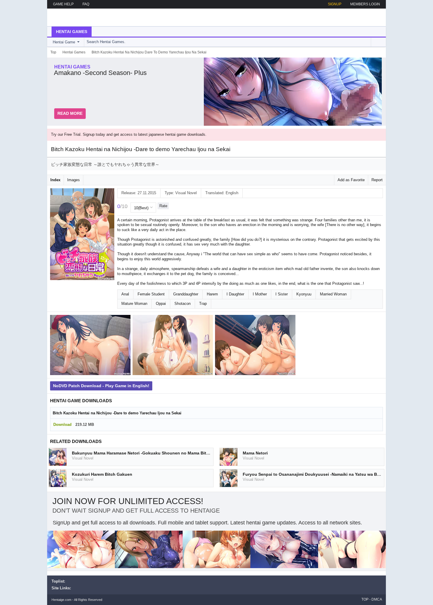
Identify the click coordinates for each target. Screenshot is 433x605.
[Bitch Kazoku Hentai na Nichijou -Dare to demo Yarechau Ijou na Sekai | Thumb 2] (174, 346)
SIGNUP (334, 4)
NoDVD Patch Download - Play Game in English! (101, 385)
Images (73, 180)
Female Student (151, 294)
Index (55, 180)
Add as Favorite (351, 180)
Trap (203, 303)
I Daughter (235, 294)
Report (377, 180)
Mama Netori (255, 453)
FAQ (85, 4)
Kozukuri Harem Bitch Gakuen (102, 474)
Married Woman (333, 294)
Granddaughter (185, 294)
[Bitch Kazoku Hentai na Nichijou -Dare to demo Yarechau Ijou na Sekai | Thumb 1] (91, 346)
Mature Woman (134, 303)
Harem (212, 294)
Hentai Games (71, 31)
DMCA (376, 599)
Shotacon (182, 303)
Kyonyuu (303, 294)
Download (62, 424)
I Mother (260, 294)
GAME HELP (63, 4)
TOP (364, 599)
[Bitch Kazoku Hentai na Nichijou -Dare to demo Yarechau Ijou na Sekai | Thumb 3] (256, 346)
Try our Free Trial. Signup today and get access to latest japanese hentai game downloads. (128, 134)
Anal (125, 294)
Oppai (161, 303)
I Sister (281, 294)
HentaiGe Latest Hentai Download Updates (81, 17)
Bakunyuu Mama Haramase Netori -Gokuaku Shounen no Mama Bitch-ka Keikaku (153, 453)
